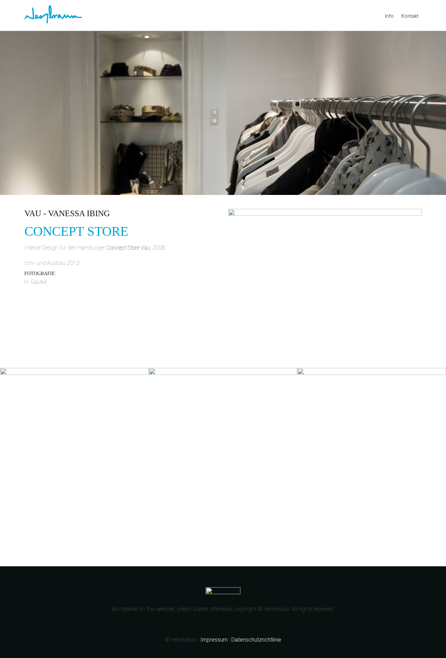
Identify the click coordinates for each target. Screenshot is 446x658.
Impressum (214, 639)
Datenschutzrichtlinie (256, 639)
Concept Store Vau (128, 247)
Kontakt (409, 16)
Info (389, 16)
